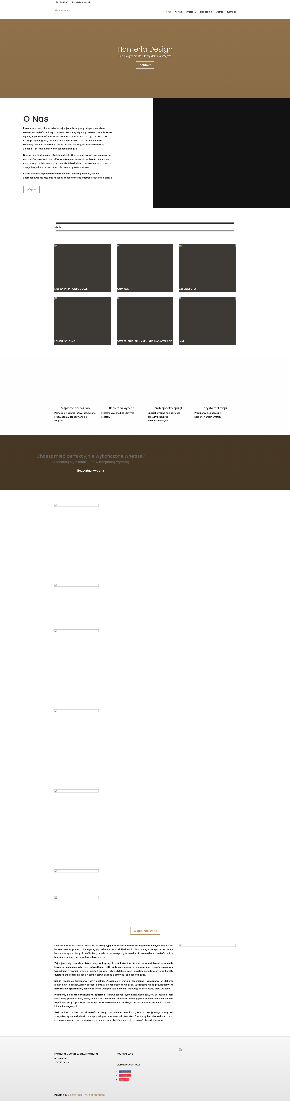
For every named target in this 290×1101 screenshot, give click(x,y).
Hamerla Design (145, 49)
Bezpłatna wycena (90, 470)
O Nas (178, 12)
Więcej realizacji (145, 931)
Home (167, 12)
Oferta (189, 12)
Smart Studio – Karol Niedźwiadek (86, 1094)
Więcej (31, 189)
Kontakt (231, 12)
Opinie (219, 12)
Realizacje (206, 12)
